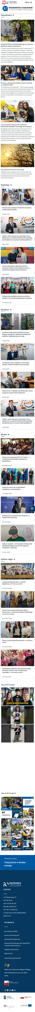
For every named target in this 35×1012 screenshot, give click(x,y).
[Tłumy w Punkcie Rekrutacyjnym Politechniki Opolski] (6, 823)
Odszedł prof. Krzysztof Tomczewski (12, 170)
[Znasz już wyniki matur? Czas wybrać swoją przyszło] (28, 834)
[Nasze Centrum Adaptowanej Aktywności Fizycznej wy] (17, 813)
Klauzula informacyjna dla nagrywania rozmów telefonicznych (17, 944)
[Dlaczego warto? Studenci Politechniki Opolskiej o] (17, 845)
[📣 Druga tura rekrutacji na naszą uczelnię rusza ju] (28, 813)
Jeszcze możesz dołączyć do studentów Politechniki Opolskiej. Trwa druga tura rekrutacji (16, 125)
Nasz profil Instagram (8, 793)
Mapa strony (8, 953)
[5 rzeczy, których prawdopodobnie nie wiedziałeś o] (28, 802)
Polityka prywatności (11, 949)
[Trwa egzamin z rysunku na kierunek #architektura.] (17, 834)
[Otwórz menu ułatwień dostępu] (32, 508)
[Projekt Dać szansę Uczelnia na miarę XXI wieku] (17, 1002)
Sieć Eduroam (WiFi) (11, 931)
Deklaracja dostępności (12, 939)
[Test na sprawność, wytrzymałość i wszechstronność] (6, 834)
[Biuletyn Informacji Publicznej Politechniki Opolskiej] (11, 983)
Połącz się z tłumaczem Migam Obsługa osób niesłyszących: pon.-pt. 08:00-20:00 (17, 972)
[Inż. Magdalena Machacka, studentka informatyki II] (6, 802)
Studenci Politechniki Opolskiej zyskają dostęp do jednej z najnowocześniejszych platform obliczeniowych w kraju (16, 334)
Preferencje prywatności (12, 958)
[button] (27, 2)
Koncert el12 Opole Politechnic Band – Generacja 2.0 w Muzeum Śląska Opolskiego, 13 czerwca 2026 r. (17, 612)
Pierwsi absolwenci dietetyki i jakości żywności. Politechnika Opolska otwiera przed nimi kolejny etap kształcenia (15, 268)
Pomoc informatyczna (11, 935)
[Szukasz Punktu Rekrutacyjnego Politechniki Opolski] (17, 823)
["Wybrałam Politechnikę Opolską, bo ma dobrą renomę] (28, 823)
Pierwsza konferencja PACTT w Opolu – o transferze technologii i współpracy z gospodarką (16, 459)
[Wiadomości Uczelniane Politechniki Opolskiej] (17, 8)
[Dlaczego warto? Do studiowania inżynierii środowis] (6, 845)
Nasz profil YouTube (8, 685)
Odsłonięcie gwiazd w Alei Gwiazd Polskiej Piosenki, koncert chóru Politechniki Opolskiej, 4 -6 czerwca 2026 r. (16, 670)
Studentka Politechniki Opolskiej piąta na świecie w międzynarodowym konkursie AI (17, 45)
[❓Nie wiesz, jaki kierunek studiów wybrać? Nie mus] (17, 802)
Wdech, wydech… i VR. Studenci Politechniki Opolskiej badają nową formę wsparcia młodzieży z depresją (17, 546)
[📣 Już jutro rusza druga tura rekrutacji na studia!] (6, 813)
